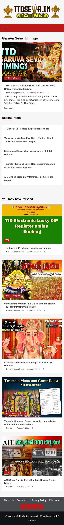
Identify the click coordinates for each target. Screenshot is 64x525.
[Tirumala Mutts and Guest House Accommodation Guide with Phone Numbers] (32, 397)
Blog (7, 296)
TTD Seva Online (12, 78)
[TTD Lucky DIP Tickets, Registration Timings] (32, 224)
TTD (7, 240)
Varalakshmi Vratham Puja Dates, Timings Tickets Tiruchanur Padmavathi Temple (29, 140)
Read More (8, 108)
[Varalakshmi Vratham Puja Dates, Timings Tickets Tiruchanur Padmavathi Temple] (32, 280)
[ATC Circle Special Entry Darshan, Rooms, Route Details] (32, 456)
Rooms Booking (12, 414)
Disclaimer (54, 500)
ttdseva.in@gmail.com (15, 93)
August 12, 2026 (34, 310)
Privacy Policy (39, 500)
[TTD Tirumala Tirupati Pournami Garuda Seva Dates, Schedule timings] (32, 62)
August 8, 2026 (33, 369)
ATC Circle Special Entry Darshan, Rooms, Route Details (28, 179)
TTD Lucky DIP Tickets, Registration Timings (26, 129)
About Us (9, 500)
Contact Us (23, 500)
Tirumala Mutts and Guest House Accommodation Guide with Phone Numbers (29, 166)
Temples (16, 296)
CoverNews (46, 516)
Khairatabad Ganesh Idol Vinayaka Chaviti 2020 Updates (28, 153)
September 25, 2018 (35, 93)
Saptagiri (10, 428)
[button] (5, 27)
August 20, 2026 (34, 252)
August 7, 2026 (23, 428)
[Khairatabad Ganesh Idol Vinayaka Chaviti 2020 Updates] (32, 339)
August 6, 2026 (23, 487)
